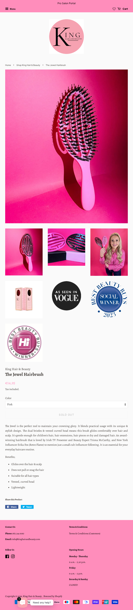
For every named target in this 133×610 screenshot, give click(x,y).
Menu (12, 9)
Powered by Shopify (52, 596)
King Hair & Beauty (32, 596)
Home (8, 65)
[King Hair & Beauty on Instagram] (13, 557)
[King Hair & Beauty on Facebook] (7, 557)
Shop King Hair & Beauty (28, 65)
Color (8, 398)
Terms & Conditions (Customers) (84, 533)
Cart (125, 8)
